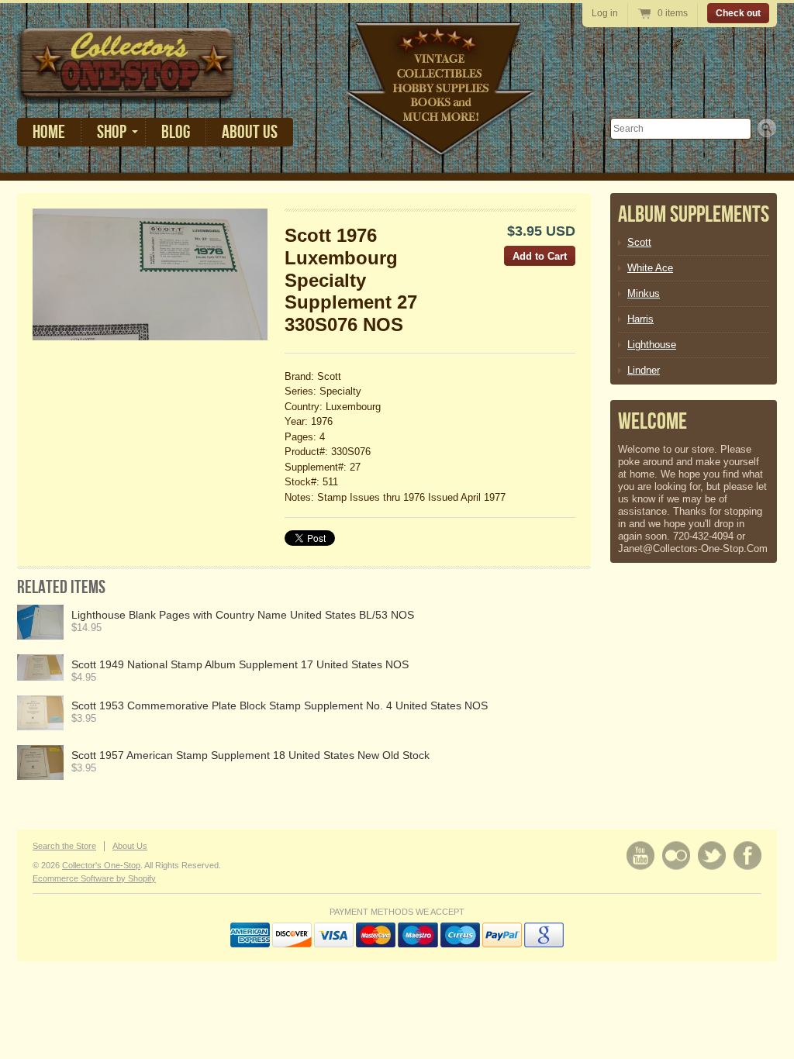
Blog (175, 132)
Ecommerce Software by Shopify (94, 878)
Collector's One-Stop (101, 865)
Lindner (643, 370)
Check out (738, 13)
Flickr (676, 855)
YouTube (640, 855)
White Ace (650, 268)
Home (49, 132)
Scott (639, 242)
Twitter (712, 855)
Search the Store (64, 845)
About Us (250, 132)
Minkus (643, 293)
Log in (605, 13)
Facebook (747, 855)
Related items (61, 587)
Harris (640, 319)
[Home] (127, 93)
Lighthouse (651, 344)
